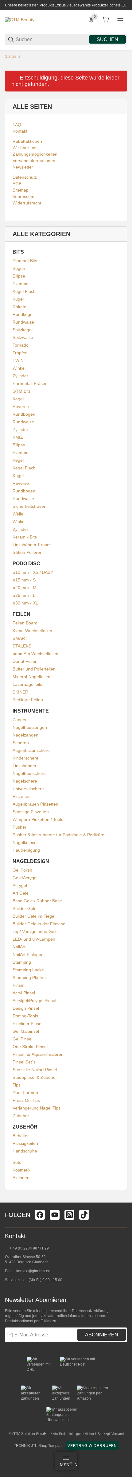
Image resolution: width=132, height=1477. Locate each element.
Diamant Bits (25, 260)
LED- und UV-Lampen (34, 939)
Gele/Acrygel (25, 877)
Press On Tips (26, 1100)
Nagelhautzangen (30, 727)
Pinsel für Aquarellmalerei (37, 1054)
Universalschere (28, 788)
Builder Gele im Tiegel (34, 916)
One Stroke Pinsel (30, 1046)
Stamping (22, 962)
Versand (117, 1434)
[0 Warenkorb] (105, 19)
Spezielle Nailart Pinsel (35, 1069)
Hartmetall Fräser (30, 383)
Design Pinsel (26, 1008)
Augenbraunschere (31, 750)
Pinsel (18, 985)
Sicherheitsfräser (29, 506)
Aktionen (21, 1177)
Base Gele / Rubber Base (37, 900)
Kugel (18, 299)
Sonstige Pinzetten (31, 811)
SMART (20, 638)
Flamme (21, 283)
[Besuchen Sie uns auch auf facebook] (40, 1215)
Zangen (20, 719)
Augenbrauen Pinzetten (35, 804)
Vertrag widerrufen (92, 1446)
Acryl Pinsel (24, 992)
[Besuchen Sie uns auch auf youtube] (55, 1215)
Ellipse (19, 276)
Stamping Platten (29, 977)
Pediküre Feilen (28, 699)
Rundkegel (23, 314)
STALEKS (22, 645)
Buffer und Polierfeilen (34, 669)
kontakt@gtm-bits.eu (33, 1271)
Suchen (107, 39)
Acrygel (20, 885)
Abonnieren (101, 1334)
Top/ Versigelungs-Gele (35, 931)
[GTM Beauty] (19, 19)
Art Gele (21, 893)
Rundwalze (23, 322)
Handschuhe (25, 1151)
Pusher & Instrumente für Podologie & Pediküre (58, 834)
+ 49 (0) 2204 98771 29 (29, 1248)
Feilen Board (25, 622)
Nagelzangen (25, 735)
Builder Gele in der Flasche (39, 923)
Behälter (21, 1135)
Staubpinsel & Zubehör (35, 1077)
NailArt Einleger (28, 954)
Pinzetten (22, 796)
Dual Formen (25, 1092)
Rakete (19, 306)
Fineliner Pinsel (27, 1023)
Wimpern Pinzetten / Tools (38, 819)
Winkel (19, 368)
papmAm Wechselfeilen (35, 653)
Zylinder (20, 375)
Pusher (19, 827)
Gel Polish (22, 870)
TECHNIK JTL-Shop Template (39, 1446)
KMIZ (18, 437)
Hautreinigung (26, 850)
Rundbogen (24, 414)
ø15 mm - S (24, 579)
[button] (122, 1200)
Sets (17, 1162)
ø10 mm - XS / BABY (33, 572)
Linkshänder (25, 765)
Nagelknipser (25, 842)
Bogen (19, 268)
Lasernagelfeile (27, 684)
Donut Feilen (25, 661)
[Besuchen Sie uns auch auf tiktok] (84, 1215)
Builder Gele (25, 908)
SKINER (20, 692)
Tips (17, 1084)
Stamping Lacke (28, 969)
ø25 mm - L (24, 595)
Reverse (21, 406)
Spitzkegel (23, 329)
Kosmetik (21, 1170)
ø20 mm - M (25, 587)
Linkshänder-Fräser (32, 544)
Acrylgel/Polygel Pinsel (34, 1000)
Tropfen (20, 352)
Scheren (21, 742)
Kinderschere (25, 758)
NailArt (19, 946)
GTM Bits (22, 391)
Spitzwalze (23, 337)
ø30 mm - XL (25, 603)
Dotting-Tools (25, 1015)
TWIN (18, 360)
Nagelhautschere (29, 773)
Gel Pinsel (22, 1038)
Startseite (13, 56)
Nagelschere (25, 781)
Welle (18, 513)
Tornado (21, 345)
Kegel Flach (24, 291)
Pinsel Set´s (24, 1061)
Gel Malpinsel (26, 1031)
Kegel (18, 398)
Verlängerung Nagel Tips (36, 1108)
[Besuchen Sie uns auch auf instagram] (69, 1215)
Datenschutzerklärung (90, 1311)
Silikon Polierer (27, 552)
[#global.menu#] (120, 19)
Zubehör (21, 1115)
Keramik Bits (25, 536)
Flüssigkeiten (25, 1143)
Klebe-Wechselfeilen (32, 630)
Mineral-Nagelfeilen (31, 676)
